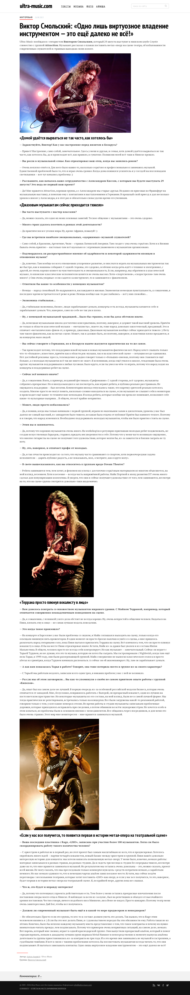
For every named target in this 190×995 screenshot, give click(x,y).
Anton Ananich (33, 956)
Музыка (79, 6)
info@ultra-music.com (83, 985)
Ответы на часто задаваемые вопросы (48, 988)
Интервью (26, 17)
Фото (89, 6)
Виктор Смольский (37, 959)
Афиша (100, 6)
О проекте (24, 988)
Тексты (66, 6)
